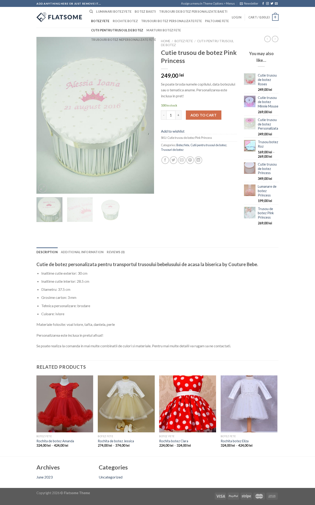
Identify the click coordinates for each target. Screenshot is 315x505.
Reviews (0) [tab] (116, 252)
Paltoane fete (217, 21)
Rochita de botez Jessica (116, 441)
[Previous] (44, 115)
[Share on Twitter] (173, 160)
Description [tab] (47, 252)
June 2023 (44, 477)
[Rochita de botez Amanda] (64, 403)
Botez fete (100, 21)
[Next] (146, 115)
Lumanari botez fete (113, 11)
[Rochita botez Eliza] (249, 403)
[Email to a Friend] (182, 160)
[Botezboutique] (59, 17)
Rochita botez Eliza (235, 441)
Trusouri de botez (172, 150)
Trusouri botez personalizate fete (171, 21)
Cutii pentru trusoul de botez (117, 30)
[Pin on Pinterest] (190, 160)
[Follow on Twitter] (271, 3)
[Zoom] (42, 188)
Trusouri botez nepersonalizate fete (123, 40)
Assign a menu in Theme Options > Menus (208, 3)
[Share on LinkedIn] (198, 160)
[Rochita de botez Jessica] (126, 403)
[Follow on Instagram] (267, 3)
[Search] (91, 11)
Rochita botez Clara (173, 441)
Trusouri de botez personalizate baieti (193, 11)
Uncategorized (110, 477)
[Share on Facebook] (165, 160)
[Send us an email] (276, 3)
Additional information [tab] (82, 252)
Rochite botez (125, 21)
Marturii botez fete (163, 30)
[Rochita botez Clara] (187, 403)
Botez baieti (145, 11)
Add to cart (203, 115)
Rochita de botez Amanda (55, 441)
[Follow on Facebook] (263, 3)
